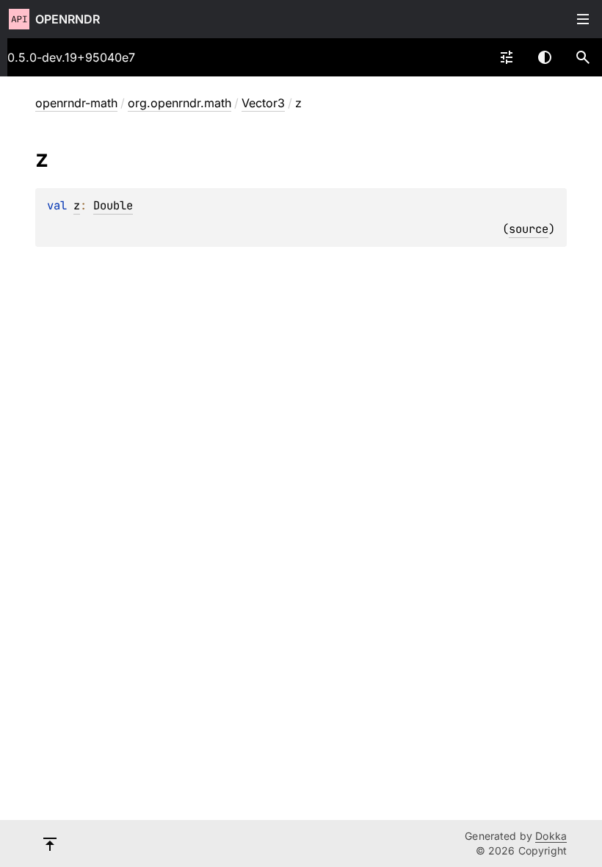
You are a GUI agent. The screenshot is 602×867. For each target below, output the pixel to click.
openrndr (67, 19)
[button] (583, 57)
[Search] (583, 57)
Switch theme (545, 57)
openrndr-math (76, 103)
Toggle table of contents (583, 19)
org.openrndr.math (179, 103)
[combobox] (506, 57)
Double (113, 205)
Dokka (551, 836)
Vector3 (263, 103)
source (528, 229)
